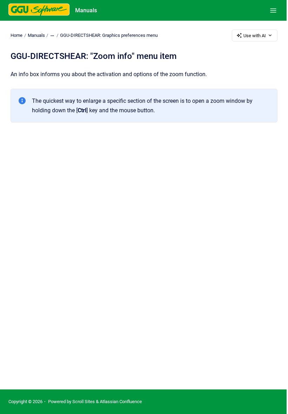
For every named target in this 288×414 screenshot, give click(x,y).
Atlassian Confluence (121, 401)
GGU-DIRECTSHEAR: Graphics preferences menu (109, 35)
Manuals (86, 10)
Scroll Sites (83, 401)
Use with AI (254, 35)
